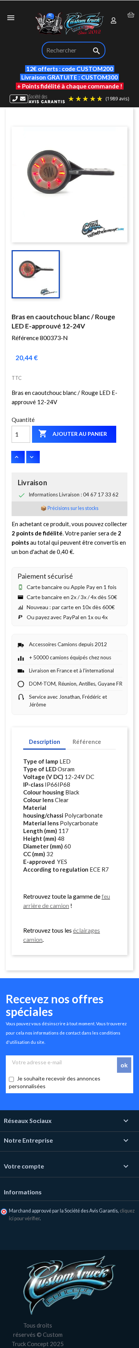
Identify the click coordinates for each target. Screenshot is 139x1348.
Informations (23, 1192)
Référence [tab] (87, 741)
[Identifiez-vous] (114, 21)
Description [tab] (44, 741)
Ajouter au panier (72, 433)
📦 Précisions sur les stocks (69, 508)
